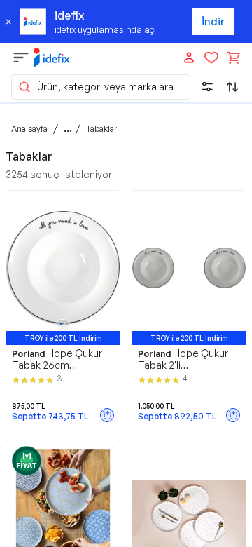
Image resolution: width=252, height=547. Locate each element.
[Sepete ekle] (107, 415)
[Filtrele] (207, 87)
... (68, 128)
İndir (213, 21)
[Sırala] (232, 87)
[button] (100, 87)
